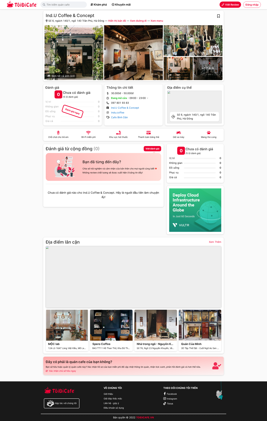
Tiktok (170, 403)
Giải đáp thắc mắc (113, 398)
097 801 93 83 (120, 102)
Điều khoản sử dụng (114, 407)
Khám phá (100, 4)
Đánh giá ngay (72, 111)
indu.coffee (117, 112)
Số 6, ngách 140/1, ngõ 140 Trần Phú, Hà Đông (196, 116)
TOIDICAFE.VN (145, 417)
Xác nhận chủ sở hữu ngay (62, 371)
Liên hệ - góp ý (111, 403)
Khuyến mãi (123, 4)
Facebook (172, 394)
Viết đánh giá (152, 148)
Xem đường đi (138, 20)
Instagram (172, 398)
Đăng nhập (252, 4)
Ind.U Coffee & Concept (125, 107)
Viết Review (232, 4)
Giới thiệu (108, 394)
